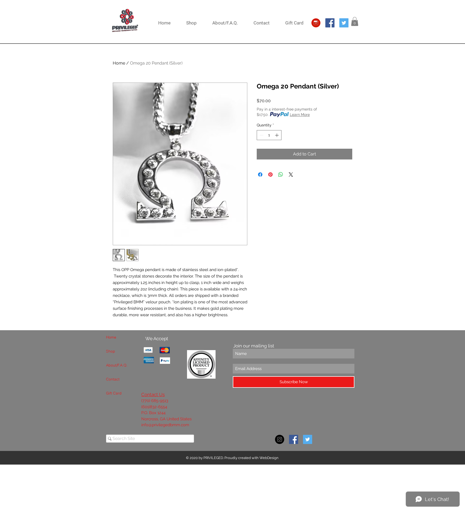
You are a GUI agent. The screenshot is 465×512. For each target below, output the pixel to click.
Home (119, 63)
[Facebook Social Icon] (329, 22)
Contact (112, 379)
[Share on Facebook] (260, 174)
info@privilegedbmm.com (165, 424)
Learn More (300, 114)
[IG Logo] (315, 22)
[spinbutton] (269, 135)
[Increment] (277, 135)
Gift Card (114, 393)
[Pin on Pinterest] (270, 174)
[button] (354, 21)
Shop (110, 351)
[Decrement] (261, 135)
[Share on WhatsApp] (280, 174)
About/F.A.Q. (117, 365)
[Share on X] (291, 174)
